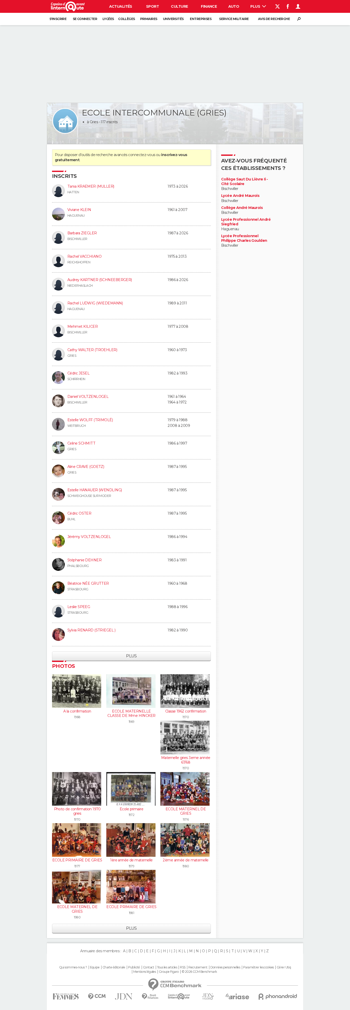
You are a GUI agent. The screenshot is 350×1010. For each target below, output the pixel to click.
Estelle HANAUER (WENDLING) (94, 490)
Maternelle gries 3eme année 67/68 (185, 760)
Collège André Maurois (242, 208)
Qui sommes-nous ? (73, 967)
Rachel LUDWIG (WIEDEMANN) (95, 303)
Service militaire (234, 19)
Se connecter (85, 19)
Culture (179, 6)
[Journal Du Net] (123, 996)
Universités (173, 19)
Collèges (126, 19)
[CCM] (96, 996)
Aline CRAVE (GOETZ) (85, 466)
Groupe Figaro (169, 972)
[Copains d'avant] (179, 996)
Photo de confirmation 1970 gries (77, 811)
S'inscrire (57, 19)
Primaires (148, 19)
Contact (148, 967)
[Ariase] (237, 996)
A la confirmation (77, 711)
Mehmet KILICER (82, 326)
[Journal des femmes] (65, 996)
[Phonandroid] (278, 996)
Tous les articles (167, 967)
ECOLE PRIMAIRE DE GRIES (77, 860)
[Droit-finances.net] (150, 996)
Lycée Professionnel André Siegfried (246, 221)
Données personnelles (225, 967)
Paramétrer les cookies (258, 967)
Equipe (95, 967)
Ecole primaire (131, 809)
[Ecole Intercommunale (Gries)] (65, 121)
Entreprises (200, 19)
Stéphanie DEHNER (84, 560)
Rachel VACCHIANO (84, 256)
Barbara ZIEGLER (82, 233)
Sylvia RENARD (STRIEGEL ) (91, 630)
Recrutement (197, 967)
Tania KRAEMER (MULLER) (90, 186)
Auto (233, 6)
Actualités (120, 6)
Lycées (108, 19)
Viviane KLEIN (79, 209)
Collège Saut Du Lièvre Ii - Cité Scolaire (244, 181)
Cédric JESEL (78, 373)
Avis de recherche (274, 19)
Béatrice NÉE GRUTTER (88, 583)
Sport (152, 6)
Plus (255, 6)
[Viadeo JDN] (208, 996)
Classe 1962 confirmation (185, 711)
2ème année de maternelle (186, 860)
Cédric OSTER (79, 513)
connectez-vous (141, 154)
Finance (209, 6)
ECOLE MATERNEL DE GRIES (186, 811)
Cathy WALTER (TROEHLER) (92, 350)
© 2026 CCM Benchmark (199, 972)
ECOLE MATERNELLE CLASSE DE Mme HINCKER (131, 713)
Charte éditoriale (113, 967)
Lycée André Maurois (240, 196)
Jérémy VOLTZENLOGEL (89, 536)
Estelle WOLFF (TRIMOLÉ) (90, 420)
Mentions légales (144, 972)
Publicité (134, 967)
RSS (182, 967)
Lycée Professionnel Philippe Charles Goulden (244, 238)
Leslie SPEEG (78, 606)
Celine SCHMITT (81, 443)
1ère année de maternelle (131, 860)
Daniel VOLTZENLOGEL (87, 396)
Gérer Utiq (284, 967)
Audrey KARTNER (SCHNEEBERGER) (99, 279)
